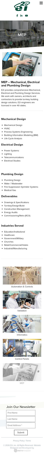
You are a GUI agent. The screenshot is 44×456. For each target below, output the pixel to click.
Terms (28, 440)
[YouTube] (27, 15)
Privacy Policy (19, 440)
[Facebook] (17, 15)
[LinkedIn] (21, 15)
